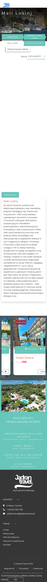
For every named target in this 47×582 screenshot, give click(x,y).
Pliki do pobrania (11, 537)
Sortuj (24, 56)
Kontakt (7, 544)
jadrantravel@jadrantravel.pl (21, 513)
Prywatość (24, 568)
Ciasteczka (38, 568)
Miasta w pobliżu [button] (34, 43)
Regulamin (9, 568)
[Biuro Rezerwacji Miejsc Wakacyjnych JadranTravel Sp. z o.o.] (6, 5)
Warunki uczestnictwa (13, 541)
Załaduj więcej (10, 195)
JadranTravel (22, 563)
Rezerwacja (8, 533)
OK (15, 579)
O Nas (6, 530)
